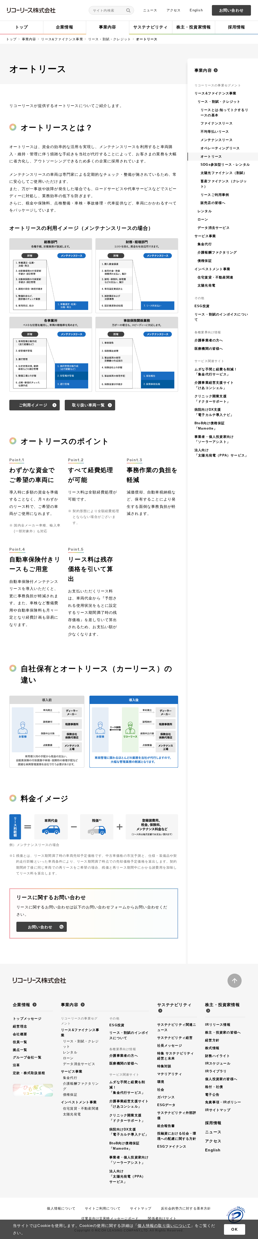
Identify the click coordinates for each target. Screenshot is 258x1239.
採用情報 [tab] (236, 27)
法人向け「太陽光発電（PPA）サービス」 (127, 1176)
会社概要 (20, 1034)
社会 (160, 1089)
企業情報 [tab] (64, 27)
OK (234, 1229)
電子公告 (212, 1094)
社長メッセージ (169, 1045)
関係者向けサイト (162, 1218)
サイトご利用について (103, 1208)
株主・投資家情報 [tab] (193, 27)
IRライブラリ (216, 1071)
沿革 (16, 1065)
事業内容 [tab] (107, 27)
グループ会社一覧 (27, 1057)
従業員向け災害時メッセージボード (110, 1218)
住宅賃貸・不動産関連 (81, 1108)
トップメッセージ (27, 1018)
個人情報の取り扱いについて (164, 1225)
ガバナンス (166, 1097)
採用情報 (213, 1123)
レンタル (70, 1052)
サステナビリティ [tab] (150, 27)
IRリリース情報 (218, 1024)
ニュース (150, 10)
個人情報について (61, 1208)
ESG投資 (116, 1025)
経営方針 (212, 1040)
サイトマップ (140, 1208)
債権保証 (70, 1094)
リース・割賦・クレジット (109, 39)
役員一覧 (20, 1042)
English (196, 10)
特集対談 (164, 1066)
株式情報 (212, 1048)
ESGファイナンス (172, 1146)
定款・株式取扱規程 (29, 1073)
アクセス (174, 10)
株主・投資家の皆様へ (223, 1032)
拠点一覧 (20, 1050)
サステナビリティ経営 (175, 1038)
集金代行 (70, 1078)
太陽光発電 (72, 1114)
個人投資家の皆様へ (221, 1079)
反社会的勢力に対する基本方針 (186, 1208)
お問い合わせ (231, 10)
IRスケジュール (218, 1063)
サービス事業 (71, 1071)
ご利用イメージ (33, 405)
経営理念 (20, 1026)
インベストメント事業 (79, 1102)
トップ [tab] (21, 27)
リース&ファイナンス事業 (62, 39)
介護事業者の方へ (123, 1055)
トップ (11, 39)
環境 (160, 1082)
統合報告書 (166, 1126)
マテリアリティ (169, 1074)
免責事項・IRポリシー (223, 1102)
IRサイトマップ (218, 1110)
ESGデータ (166, 1105)
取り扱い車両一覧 (88, 405)
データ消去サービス (79, 1064)
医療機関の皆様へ (123, 1063)
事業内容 (29, 39)
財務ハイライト (217, 1056)
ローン (68, 1058)
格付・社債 (214, 1087)
